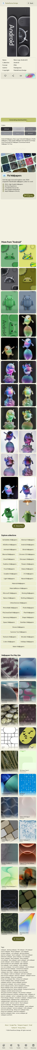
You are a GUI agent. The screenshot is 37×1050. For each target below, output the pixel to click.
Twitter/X (14, 1028)
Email (30, 1025)
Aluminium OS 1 (24, 933)
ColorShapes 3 (6, 840)
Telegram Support (22, 1025)
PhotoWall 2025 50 (7, 933)
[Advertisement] (18, 98)
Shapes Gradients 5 (25, 700)
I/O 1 (3, 747)
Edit (31, 76)
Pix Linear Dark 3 (24, 770)
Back (31, 3)
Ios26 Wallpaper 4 (6, 793)
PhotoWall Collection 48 (8, 677)
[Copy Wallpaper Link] (20, 76)
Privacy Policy (22, 1028)
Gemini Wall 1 (5, 909)
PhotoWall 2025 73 (7, 770)
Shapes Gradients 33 (25, 724)
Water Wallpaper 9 (25, 840)
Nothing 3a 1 (23, 677)
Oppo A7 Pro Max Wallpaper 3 (27, 863)
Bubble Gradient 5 (7, 863)
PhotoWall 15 (5, 724)
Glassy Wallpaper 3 (7, 817)
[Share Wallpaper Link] (13, 76)
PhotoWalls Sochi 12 (7, 700)
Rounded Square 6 (25, 909)
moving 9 (22, 793)
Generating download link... (18, 120)
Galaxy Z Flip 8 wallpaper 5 (9, 886)
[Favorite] (5, 76)
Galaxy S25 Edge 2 (25, 817)
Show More (20, 526)
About (7, 1025)
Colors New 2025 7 (25, 747)
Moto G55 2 (23, 886)
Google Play (13, 1025)
